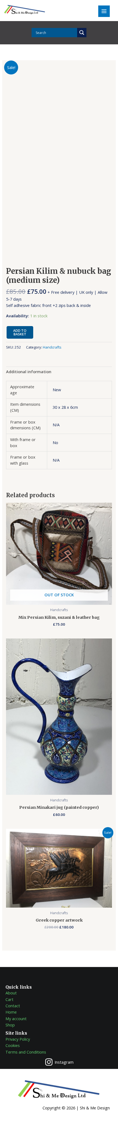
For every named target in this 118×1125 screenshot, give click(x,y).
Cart (9, 999)
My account (16, 1018)
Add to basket (19, 332)
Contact (12, 1005)
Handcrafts (52, 347)
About (11, 992)
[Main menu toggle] (104, 11)
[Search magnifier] (81, 32)
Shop (10, 1025)
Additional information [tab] (28, 371)
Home (11, 1012)
